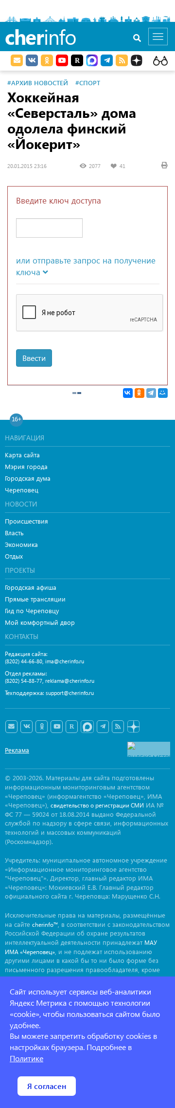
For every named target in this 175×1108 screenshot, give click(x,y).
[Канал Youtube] (62, 60)
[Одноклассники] (139, 393)
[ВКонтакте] (128, 393)
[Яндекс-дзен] (133, 727)
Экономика (21, 544)
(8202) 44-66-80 (23, 661)
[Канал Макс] (92, 61)
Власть (14, 532)
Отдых (14, 556)
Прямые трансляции (35, 599)
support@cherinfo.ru (70, 693)
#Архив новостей (37, 82)
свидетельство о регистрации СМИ (97, 805)
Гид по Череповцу (32, 610)
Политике (26, 1058)
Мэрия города (26, 466)
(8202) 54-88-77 (23, 680)
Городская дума (28, 478)
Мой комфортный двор (40, 622)
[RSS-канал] (118, 726)
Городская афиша (30, 587)
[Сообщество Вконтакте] (26, 726)
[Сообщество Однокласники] (47, 60)
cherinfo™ (45, 924)
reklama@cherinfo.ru (69, 680)
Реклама (17, 750)
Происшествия (26, 521)
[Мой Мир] (163, 393)
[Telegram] (151, 393)
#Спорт (87, 82)
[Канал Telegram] (103, 726)
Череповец (21, 490)
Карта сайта (22, 455)
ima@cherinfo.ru (64, 661)
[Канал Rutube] (77, 60)
